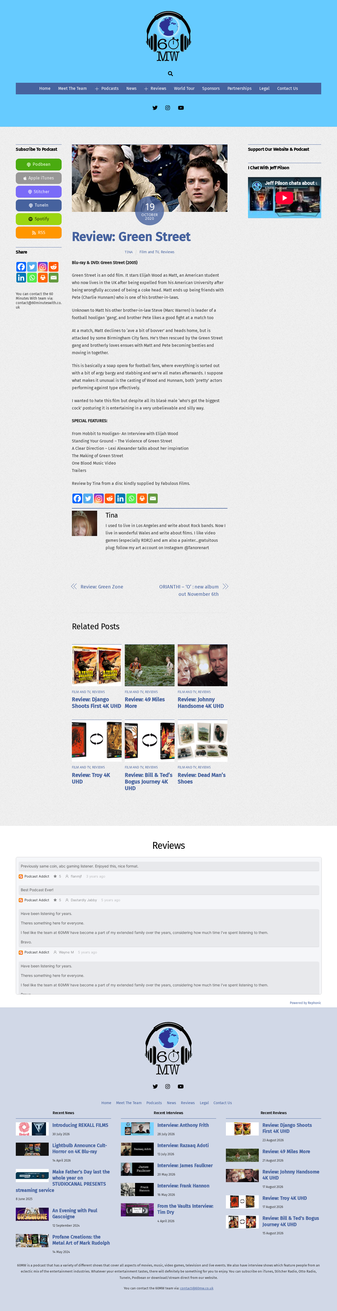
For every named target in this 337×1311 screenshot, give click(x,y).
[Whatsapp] (131, 498)
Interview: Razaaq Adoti (183, 1145)
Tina (129, 252)
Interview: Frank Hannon (183, 1186)
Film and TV (149, 252)
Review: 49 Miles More (286, 1151)
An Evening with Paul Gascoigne (74, 1214)
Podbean (42, 164)
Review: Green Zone (102, 587)
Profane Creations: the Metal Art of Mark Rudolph (81, 1240)
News (131, 88)
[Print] (142, 498)
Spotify (42, 218)
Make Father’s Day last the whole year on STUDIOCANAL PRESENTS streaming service (63, 1181)
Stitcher (41, 191)
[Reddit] (110, 498)
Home (45, 88)
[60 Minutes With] (168, 60)
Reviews (158, 88)
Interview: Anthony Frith (183, 1125)
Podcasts (109, 88)
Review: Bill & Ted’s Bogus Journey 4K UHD (148, 782)
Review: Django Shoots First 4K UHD (96, 702)
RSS (41, 232)
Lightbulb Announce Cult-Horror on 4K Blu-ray (79, 1148)
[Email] (153, 498)
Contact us (287, 88)
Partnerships (239, 88)
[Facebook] (77, 498)
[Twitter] (88, 498)
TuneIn (41, 205)
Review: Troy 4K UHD (284, 1198)
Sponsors (211, 88)
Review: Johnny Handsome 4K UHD (201, 702)
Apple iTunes (41, 178)
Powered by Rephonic (305, 1003)
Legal (264, 88)
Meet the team (72, 88)
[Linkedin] (120, 498)
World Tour (184, 88)
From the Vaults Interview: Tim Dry (185, 1209)
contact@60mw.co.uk (197, 1288)
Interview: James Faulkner (185, 1165)
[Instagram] (99, 498)
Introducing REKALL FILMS (80, 1125)
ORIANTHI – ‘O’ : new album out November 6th (189, 590)
